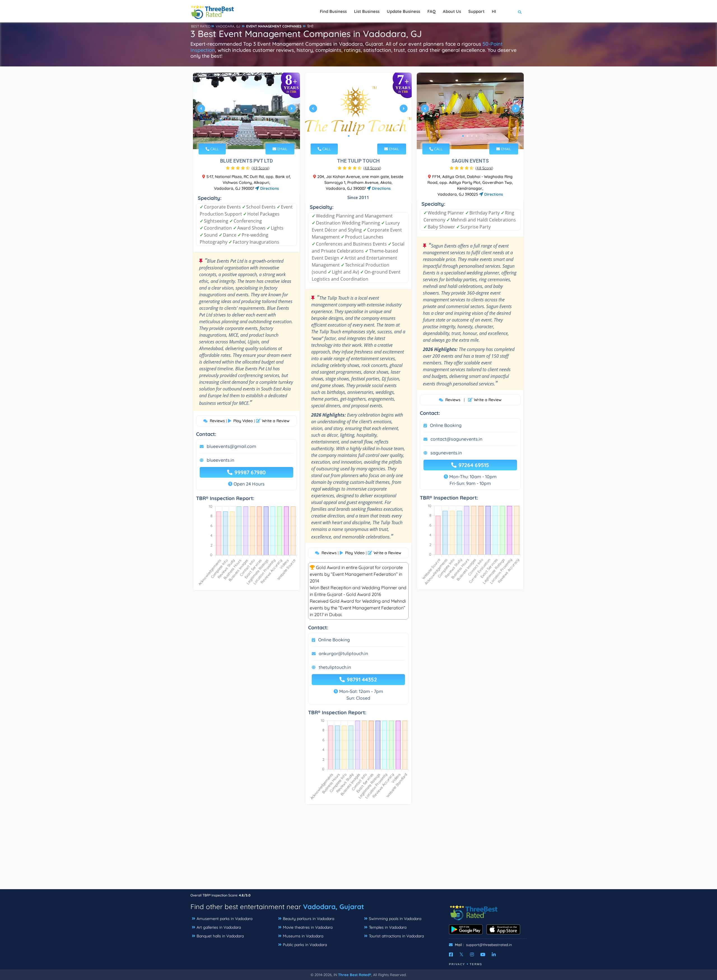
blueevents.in (220, 460)
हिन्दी (310, 26)
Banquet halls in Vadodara (220, 936)
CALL (214, 149)
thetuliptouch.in (335, 667)
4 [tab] (250, 136)
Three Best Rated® (354, 974)
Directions (269, 188)
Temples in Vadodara (387, 927)
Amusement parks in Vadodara (224, 918)
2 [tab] (241, 136)
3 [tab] (246, 136)
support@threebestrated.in (489, 944)
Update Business (403, 11)
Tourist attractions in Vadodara (396, 936)
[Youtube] (482, 954)
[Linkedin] (494, 954)
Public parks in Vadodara (305, 944)
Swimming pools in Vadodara (395, 918)
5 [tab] (255, 136)
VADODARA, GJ (228, 26)
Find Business (333, 11)
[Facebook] (451, 954)
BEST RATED (201, 26)
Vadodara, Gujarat (333, 906)
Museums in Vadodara (303, 936)
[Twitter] (461, 954)
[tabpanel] (246, 111)
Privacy (457, 964)
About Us (452, 11)
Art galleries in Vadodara (219, 927)
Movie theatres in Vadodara (307, 927)
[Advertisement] (358, 849)
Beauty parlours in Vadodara (308, 918)
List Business (367, 11)
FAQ (431, 11)
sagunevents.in (446, 453)
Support (476, 11)
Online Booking (334, 639)
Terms (476, 964)
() (260, 168)
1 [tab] (237, 136)
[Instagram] (472, 954)
